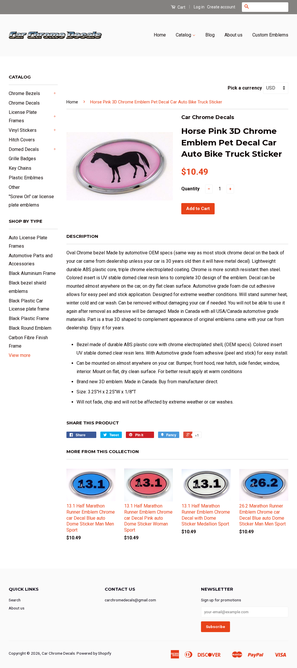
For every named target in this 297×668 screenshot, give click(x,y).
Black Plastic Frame (29, 318)
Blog (210, 35)
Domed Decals (24, 149)
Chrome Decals (24, 103)
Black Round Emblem (30, 328)
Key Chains (20, 168)
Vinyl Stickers (23, 130)
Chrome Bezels (24, 93)
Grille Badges (22, 158)
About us (233, 35)
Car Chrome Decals (58, 653)
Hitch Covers (22, 140)
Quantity (190, 188)
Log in (199, 7)
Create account (221, 7)
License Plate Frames (23, 116)
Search (15, 600)
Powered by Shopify (94, 653)
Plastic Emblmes (26, 177)
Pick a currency (245, 88)
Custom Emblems (270, 35)
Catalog (184, 35)
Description (82, 236)
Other (14, 187)
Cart (181, 7)
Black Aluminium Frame (32, 273)
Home (160, 35)
